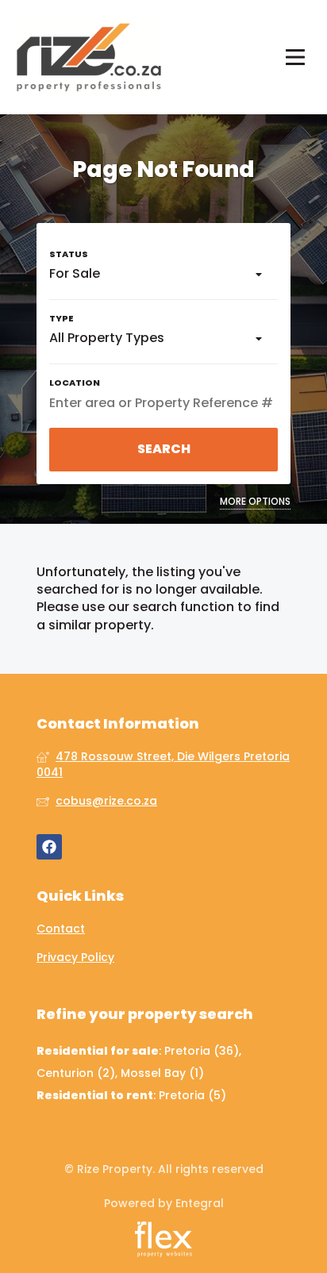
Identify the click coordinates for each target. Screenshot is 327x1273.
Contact (61, 928)
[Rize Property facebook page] (49, 847)
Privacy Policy (75, 957)
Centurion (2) (76, 1073)
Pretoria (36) (201, 1051)
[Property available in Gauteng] (89, 57)
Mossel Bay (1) (162, 1073)
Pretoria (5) (192, 1095)
